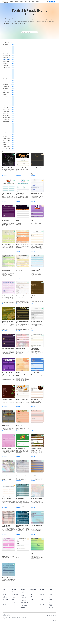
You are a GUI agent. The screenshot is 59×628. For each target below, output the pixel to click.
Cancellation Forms (6, 123)
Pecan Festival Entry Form (36, 399)
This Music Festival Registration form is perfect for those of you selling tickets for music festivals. (8, 556)
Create (26, 1)
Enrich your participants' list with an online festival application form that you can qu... (37, 427)
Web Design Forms (6, 107)
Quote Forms (5, 125)
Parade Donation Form (7, 498)
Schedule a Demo (14, 4)
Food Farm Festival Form (21, 552)
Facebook (47, 615)
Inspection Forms (6, 121)
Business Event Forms (7, 53)
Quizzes (4, 144)
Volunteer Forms (6, 113)
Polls (3, 82)
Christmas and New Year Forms (7, 69)
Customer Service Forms (6, 115)
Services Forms (5, 101)
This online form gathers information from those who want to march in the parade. (8, 580)
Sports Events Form (7, 63)
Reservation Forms (6, 96)
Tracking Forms (6, 130)
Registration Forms (6, 48)
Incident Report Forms (6, 146)
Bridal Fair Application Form (8, 295)
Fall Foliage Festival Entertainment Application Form (22, 374)
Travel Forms (6, 78)
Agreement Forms (6, 109)
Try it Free (52, 1)
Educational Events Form (7, 55)
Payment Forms (6, 138)
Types (6, 42)
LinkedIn (51, 615)
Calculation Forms (6, 103)
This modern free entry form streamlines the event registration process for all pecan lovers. (36, 402)
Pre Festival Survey (6, 448)
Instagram (55, 615)
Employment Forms (6, 119)
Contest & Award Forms (7, 71)
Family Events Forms (7, 57)
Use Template (4, 175)
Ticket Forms (6, 76)
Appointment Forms (6, 127)
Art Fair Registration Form (36, 193)
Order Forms (5, 90)
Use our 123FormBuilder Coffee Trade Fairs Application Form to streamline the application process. (37, 300)
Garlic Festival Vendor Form (37, 244)
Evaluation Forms (6, 86)
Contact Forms (5, 98)
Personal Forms (6, 111)
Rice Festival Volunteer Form (8, 244)
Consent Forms (6, 92)
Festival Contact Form (36, 474)
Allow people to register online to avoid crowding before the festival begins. (8, 403)
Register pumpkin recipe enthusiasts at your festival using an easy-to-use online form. (22, 403)
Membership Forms (6, 105)
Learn (29, 1)
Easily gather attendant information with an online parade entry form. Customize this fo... (22, 451)
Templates (21, 1)
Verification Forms (6, 148)
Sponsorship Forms (6, 140)
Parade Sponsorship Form (8, 474)
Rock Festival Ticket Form (8, 167)
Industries (11, 42)
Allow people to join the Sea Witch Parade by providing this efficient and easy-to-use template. (8, 428)
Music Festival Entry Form (36, 525)
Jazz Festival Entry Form (21, 167)
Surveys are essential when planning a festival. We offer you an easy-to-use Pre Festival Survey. (8, 451)
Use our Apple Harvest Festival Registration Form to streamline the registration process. (22, 428)
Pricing (32, 1)
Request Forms (5, 84)
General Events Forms (7, 61)
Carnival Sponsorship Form (8, 348)
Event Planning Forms (7, 74)
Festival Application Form (36, 424)
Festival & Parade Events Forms (7, 59)
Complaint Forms (6, 142)
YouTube (53, 615)
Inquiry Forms (5, 100)
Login (47, 1)
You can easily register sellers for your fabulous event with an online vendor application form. (37, 377)
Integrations (16, 1)
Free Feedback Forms (6, 88)
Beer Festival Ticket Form (22, 269)
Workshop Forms (6, 67)
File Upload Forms (6, 117)
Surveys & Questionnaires (6, 80)
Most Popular (5, 44)
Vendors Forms (6, 65)
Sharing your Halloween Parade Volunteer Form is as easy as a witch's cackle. (21, 223)
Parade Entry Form (20, 448)
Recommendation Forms (6, 134)
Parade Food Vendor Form (36, 448)
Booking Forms (5, 94)
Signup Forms (5, 136)
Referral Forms (5, 132)
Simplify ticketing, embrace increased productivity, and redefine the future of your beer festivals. (22, 272)
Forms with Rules (6, 46)
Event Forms (5, 51)
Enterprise (37, 1)
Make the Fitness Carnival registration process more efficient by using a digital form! (37, 352)
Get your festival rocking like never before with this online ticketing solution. (8, 170)
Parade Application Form (7, 577)
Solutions (11, 1)
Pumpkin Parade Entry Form (22, 244)
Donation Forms (6, 128)
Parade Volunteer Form (21, 474)
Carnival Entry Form (20, 348)
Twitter (49, 615)
